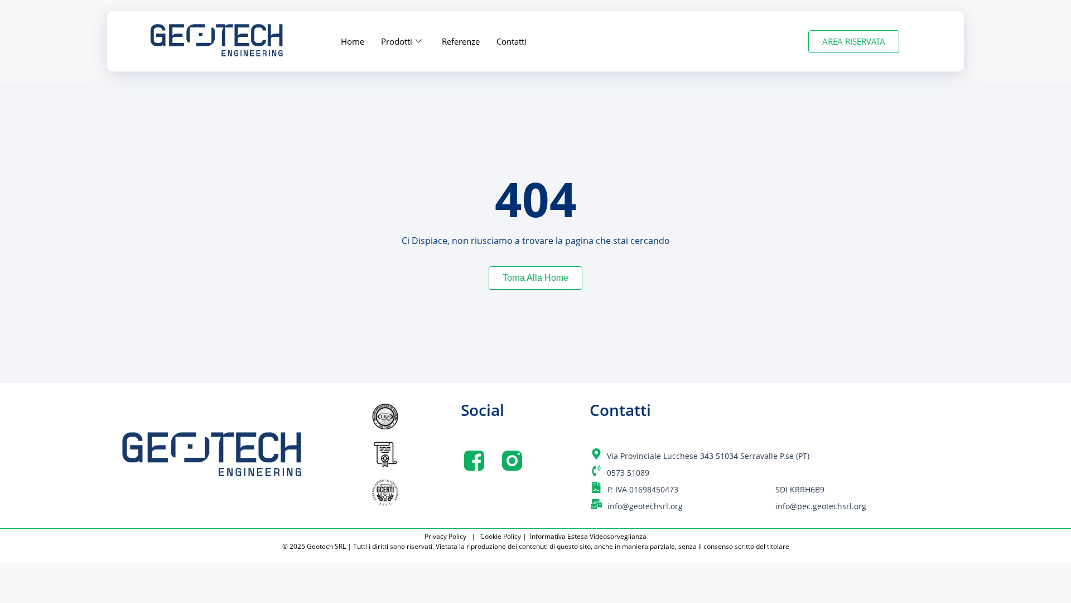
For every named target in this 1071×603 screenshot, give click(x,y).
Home (352, 41)
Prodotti (396, 41)
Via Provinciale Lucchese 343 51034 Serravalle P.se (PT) (708, 456)
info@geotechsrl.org (645, 506)
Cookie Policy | (504, 536)
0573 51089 (628, 472)
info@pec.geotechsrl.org (820, 506)
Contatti (511, 41)
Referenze (461, 41)
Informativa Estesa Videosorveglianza (588, 536)
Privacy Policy (447, 536)
